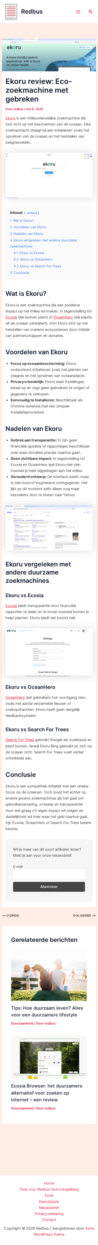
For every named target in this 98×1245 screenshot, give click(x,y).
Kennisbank (49, 1201)
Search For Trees (20, 740)
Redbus (32, 11)
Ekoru (10, 118)
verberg (31, 213)
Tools (49, 1195)
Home (49, 1183)
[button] (90, 12)
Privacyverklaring (49, 1213)
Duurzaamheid (22, 1023)
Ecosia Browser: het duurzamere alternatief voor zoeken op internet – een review (46, 1092)
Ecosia (11, 317)
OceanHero (63, 317)
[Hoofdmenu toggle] (78, 12)
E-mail (18, 867)
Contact (49, 1220)
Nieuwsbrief (49, 1207)
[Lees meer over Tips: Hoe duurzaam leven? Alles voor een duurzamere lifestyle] (49, 975)
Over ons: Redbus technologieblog (49, 1189)
